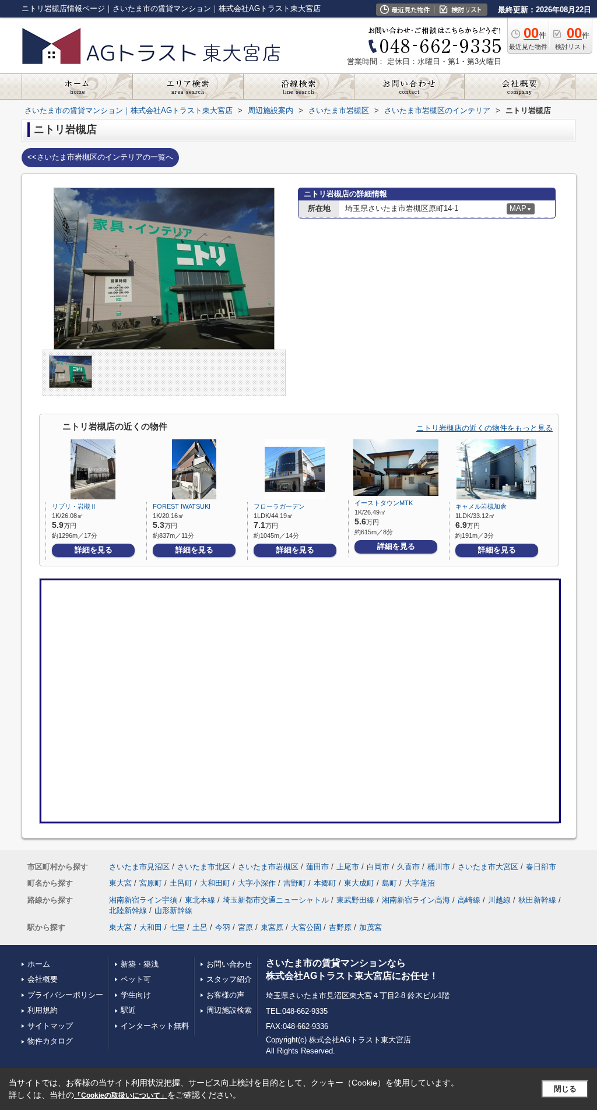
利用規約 (42, 1010)
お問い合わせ (229, 964)
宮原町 (150, 883)
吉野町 (294, 883)
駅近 (128, 1010)
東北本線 (200, 900)
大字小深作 (257, 883)
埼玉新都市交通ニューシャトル (276, 900)
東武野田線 (355, 900)
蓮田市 (317, 866)
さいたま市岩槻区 (268, 866)
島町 (389, 883)
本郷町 (325, 883)
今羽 (222, 927)
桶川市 (438, 866)
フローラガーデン (279, 506)
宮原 (245, 927)
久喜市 (408, 866)
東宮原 (272, 927)
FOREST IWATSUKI (181, 506)
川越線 (499, 900)
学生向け (136, 995)
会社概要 (42, 979)
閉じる (565, 1088)
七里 (177, 927)
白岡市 (378, 866)
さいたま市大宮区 (488, 866)
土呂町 (181, 883)
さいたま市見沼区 (139, 866)
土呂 (200, 927)
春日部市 (541, 866)
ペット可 (136, 979)
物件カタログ (50, 1041)
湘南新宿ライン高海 (416, 900)
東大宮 (120, 883)
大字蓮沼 (420, 883)
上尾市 (347, 866)
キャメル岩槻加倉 (481, 506)
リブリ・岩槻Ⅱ (74, 506)
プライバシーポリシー (65, 995)
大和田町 (215, 883)
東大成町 (359, 883)
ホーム (38, 964)
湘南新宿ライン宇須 (143, 900)
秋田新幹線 (537, 900)
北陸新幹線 (128, 910)
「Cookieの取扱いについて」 (120, 1095)
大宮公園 (306, 927)
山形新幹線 (173, 910)
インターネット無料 (155, 1025)
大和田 (150, 927)
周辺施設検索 (229, 1010)
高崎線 (469, 900)
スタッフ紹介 (229, 979)
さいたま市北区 (203, 866)
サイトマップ (50, 1025)
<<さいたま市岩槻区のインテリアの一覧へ (100, 157)
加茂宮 (370, 927)
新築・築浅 (140, 964)
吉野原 (340, 927)
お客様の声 (225, 995)
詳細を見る (94, 549)
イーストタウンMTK (383, 502)
